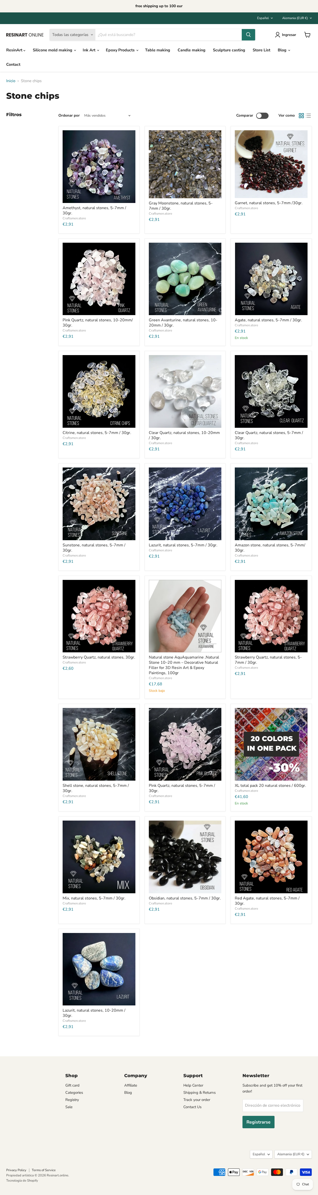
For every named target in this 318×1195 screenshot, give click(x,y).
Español (263, 18)
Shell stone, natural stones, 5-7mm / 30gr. (96, 788)
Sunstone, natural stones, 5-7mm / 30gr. (94, 547)
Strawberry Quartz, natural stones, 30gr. (99, 657)
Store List (261, 50)
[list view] (308, 115)
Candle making (191, 50)
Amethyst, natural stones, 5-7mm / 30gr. (94, 210)
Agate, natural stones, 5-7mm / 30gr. (268, 320)
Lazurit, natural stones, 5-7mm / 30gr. (183, 545)
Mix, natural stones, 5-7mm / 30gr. (94, 898)
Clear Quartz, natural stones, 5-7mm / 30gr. (269, 435)
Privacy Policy (16, 1170)
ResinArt (14, 50)
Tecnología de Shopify (22, 1180)
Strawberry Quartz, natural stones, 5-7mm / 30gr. (268, 660)
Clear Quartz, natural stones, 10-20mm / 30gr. (184, 435)
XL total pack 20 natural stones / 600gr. (270, 785)
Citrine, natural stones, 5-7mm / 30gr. (97, 432)
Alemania (295, 18)
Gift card (72, 1085)
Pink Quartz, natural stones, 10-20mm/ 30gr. (98, 322)
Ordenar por (69, 115)
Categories (74, 1092)
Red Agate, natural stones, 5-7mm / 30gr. (267, 901)
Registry (72, 1099)
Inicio (10, 81)
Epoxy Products (121, 50)
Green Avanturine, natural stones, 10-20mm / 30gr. (183, 322)
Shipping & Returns (199, 1092)
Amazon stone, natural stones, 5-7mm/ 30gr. (270, 547)
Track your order (196, 1099)
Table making (157, 50)
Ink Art (89, 50)
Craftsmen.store (74, 218)
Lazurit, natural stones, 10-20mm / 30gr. (94, 1013)
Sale (69, 1106)
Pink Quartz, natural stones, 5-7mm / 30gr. (182, 788)
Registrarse (258, 1122)
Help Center (193, 1085)
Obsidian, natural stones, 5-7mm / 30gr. (185, 898)
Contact (13, 64)
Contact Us (192, 1106)
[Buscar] (248, 34)
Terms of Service (44, 1170)
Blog (282, 50)
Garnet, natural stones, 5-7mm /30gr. (269, 203)
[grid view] (301, 115)
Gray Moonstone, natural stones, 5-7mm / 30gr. (181, 205)
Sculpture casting (229, 50)
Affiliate (130, 1085)
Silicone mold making (53, 50)
